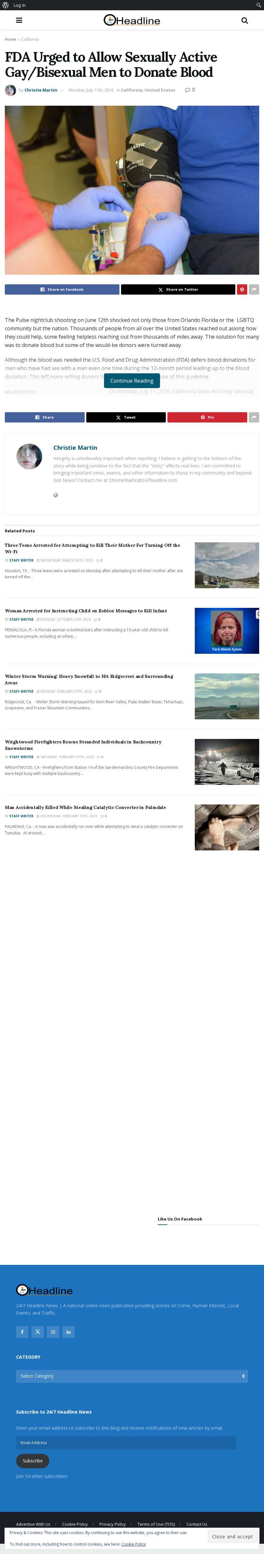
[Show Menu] (19, 20)
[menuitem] (5, 5)
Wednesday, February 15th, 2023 (68, 816)
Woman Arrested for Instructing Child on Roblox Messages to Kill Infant (86, 611)
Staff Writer (21, 560)
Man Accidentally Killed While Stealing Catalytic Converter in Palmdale (85, 807)
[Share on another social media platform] (254, 289)
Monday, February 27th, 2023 (66, 691)
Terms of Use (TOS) (156, 1524)
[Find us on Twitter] (38, 1332)
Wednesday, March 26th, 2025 (66, 560)
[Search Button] (244, 20)
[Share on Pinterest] (242, 289)
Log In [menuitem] (20, 5)
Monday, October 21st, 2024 (65, 619)
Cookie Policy (75, 1524)
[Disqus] (132, 951)
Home (10, 39)
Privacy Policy (112, 1524)
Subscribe (33, 1461)
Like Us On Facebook (180, 1219)
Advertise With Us (33, 1524)
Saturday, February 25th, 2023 (67, 757)
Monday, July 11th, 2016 (91, 90)
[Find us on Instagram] (53, 1332)
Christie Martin (40, 90)
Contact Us (196, 1524)
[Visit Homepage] (132, 20)
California (30, 39)
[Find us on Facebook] (22, 1332)
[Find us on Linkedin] (68, 1332)
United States (160, 90)
